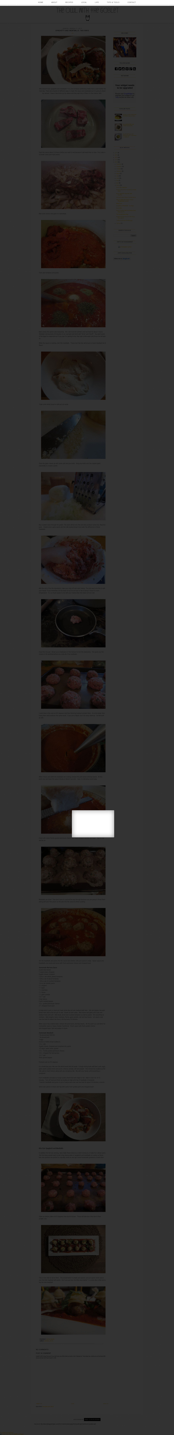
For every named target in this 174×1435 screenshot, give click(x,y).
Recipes (69, 2)
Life (97, 2)
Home (40, 2)
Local (84, 2)
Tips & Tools (113, 2)
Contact (132, 2)
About (54, 2)
